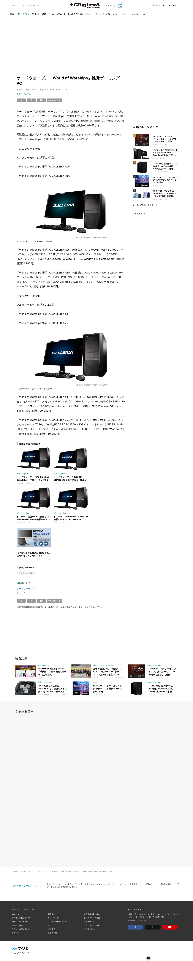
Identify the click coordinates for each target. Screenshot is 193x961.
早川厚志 (27, 94)
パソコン (26, 14)
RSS (50, 925)
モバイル (36, 14)
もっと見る (137, 213)
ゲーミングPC (59, 871)
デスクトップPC (26, 573)
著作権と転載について (21, 918)
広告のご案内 (17, 925)
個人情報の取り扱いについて (95, 914)
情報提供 (51, 929)
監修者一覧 (52, 933)
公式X (108, 14)
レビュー (116, 14)
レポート (125, 14)
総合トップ (15, 14)
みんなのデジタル (75, 14)
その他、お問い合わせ (21, 929)
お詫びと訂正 (89, 929)
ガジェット (61, 14)
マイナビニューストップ (21, 871)
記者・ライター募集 (92, 925)
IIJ (86, 14)
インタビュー (134, 14)
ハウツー (145, 14)
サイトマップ (53, 918)
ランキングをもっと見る (143, 205)
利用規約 (51, 914)
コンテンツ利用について (58, 921)
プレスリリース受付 (92, 918)
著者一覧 (15, 933)
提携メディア (89, 921)
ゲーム (51, 14)
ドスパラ (21, 593)
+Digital (37, 871)
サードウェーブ (25, 588)
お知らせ (15, 914)
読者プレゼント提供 (20, 921)
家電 (44, 14)
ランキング (100, 14)
